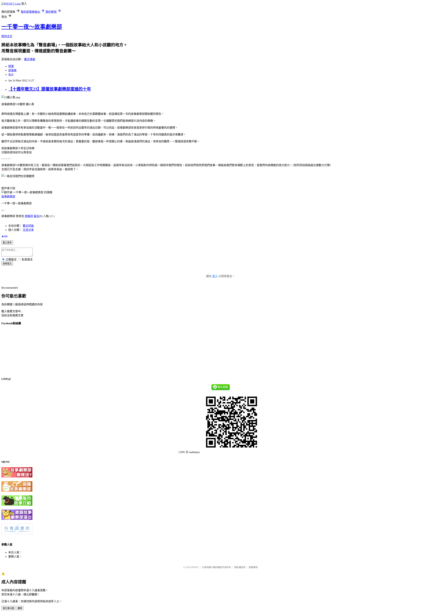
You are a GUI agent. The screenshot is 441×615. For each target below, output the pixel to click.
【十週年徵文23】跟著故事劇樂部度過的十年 (49, 89)
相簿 (11, 66)
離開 (20, 608)
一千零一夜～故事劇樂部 (31, 27)
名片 (11, 74)
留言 (36, 216)
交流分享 (28, 229)
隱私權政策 (239, 567)
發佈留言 (7, 263)
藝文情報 (29, 59)
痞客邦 (29, 216)
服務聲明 (253, 567)
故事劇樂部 (8, 196)
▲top (4, 235)
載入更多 (7, 242)
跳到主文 (6, 36)
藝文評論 (28, 225)
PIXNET (195, 567)
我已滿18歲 (8, 608)
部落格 (12, 70)
